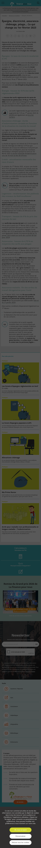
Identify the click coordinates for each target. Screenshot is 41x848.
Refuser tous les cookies (20, 842)
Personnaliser (21, 836)
